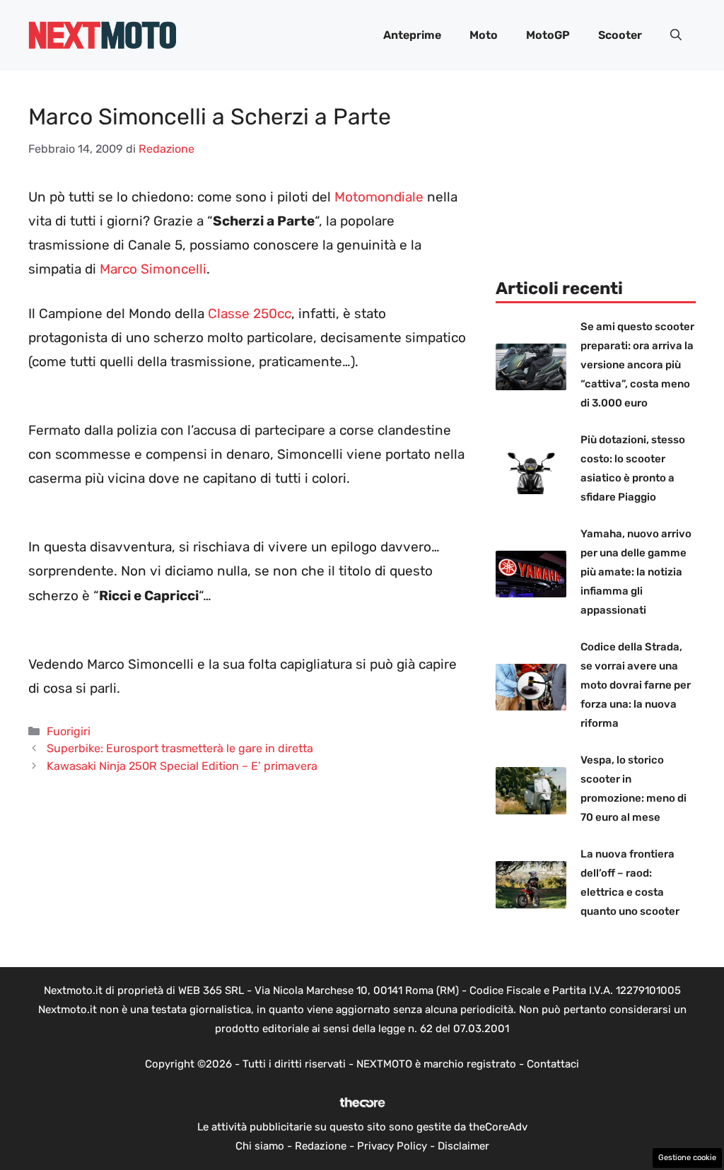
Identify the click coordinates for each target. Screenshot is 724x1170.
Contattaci (553, 1064)
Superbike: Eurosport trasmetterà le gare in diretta (180, 748)
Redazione (320, 1146)
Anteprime (412, 35)
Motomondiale (379, 197)
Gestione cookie (687, 1157)
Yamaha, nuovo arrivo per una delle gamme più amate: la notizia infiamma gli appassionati (635, 571)
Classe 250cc (249, 313)
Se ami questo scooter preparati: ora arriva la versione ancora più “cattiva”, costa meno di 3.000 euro (637, 364)
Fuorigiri (68, 731)
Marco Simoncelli (153, 269)
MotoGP (548, 35)
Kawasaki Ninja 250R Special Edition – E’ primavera (182, 766)
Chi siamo (259, 1146)
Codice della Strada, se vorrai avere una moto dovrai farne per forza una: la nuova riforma (635, 685)
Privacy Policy (392, 1146)
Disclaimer (463, 1146)
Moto (483, 35)
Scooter (620, 35)
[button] (676, 35)
